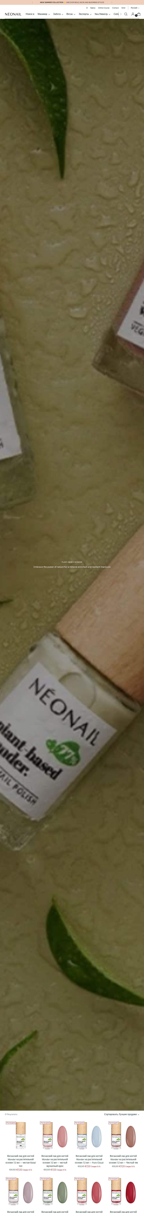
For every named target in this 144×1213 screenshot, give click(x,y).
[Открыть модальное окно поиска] (126, 14)
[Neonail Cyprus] (13, 14)
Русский (134, 8)
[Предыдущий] (32, 2)
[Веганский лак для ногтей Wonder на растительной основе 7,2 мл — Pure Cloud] (89, 1136)
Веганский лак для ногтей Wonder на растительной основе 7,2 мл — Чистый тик (123, 1159)
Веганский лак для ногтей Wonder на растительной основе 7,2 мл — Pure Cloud (89, 1159)
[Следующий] (112, 2)
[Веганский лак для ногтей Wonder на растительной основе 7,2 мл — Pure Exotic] (123, 1192)
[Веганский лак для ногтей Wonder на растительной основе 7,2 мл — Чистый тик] (123, 1136)
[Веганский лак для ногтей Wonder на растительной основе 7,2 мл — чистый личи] (89, 1192)
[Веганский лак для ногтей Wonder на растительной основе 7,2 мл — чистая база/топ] (21, 1136)
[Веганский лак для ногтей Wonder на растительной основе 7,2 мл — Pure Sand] (21, 1192)
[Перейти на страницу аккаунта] (132, 14)
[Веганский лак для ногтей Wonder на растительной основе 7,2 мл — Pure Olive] (55, 1192)
